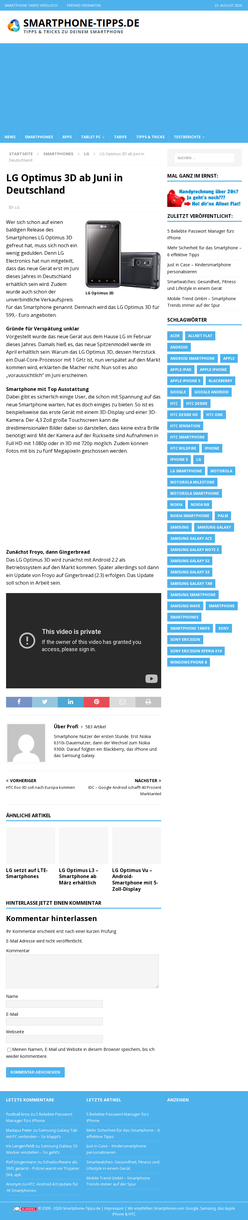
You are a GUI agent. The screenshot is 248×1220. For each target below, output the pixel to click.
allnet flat (200, 335)
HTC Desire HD (184, 414)
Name (12, 996)
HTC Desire (196, 403)
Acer (175, 335)
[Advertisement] (124, 85)
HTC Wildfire (183, 448)
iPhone (212, 448)
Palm (223, 515)
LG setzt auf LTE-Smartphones (27, 873)
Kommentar (18, 950)
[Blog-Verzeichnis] (25, 1208)
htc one (214, 414)
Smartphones (39, 136)
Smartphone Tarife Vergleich (31, 5)
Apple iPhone (213, 369)
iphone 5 (179, 459)
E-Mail (12, 1014)
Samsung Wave (185, 605)
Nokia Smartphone (189, 515)
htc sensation (185, 425)
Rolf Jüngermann (21, 1162)
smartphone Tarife (190, 628)
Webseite (15, 1032)
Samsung (179, 527)
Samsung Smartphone (193, 594)
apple (229, 358)
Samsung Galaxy (214, 527)
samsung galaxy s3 (189, 572)
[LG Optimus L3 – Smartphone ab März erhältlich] (83, 845)
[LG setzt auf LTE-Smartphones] (30, 845)
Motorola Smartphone (194, 493)
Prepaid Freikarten (84, 5)
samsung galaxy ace (191, 538)
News (10, 136)
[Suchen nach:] (204, 158)
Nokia (176, 504)
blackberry (220, 380)
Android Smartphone (192, 358)
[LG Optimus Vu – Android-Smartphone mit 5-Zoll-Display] (137, 845)
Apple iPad (180, 369)
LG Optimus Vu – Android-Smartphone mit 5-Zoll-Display (135, 879)
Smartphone (222, 605)
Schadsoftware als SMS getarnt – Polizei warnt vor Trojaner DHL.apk (43, 1168)
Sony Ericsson (185, 639)
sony (223, 628)
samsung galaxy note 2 (194, 549)
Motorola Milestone (192, 482)
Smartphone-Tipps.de (81, 1208)
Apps (67, 136)
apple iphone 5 (185, 380)
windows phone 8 (188, 662)
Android (179, 347)
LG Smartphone (186, 471)
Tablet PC (91, 136)
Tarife (120, 136)
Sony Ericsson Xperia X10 (196, 651)
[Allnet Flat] (204, 203)
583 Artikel (95, 727)
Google (178, 392)
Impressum (114, 1208)
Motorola (221, 471)
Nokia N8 (200, 504)
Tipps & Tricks (150, 136)
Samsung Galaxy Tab (191, 583)
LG (17, 207)
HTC (174, 403)
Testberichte (187, 136)
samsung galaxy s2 (189, 560)
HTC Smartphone (187, 437)
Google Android (211, 392)
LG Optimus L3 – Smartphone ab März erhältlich (78, 876)
